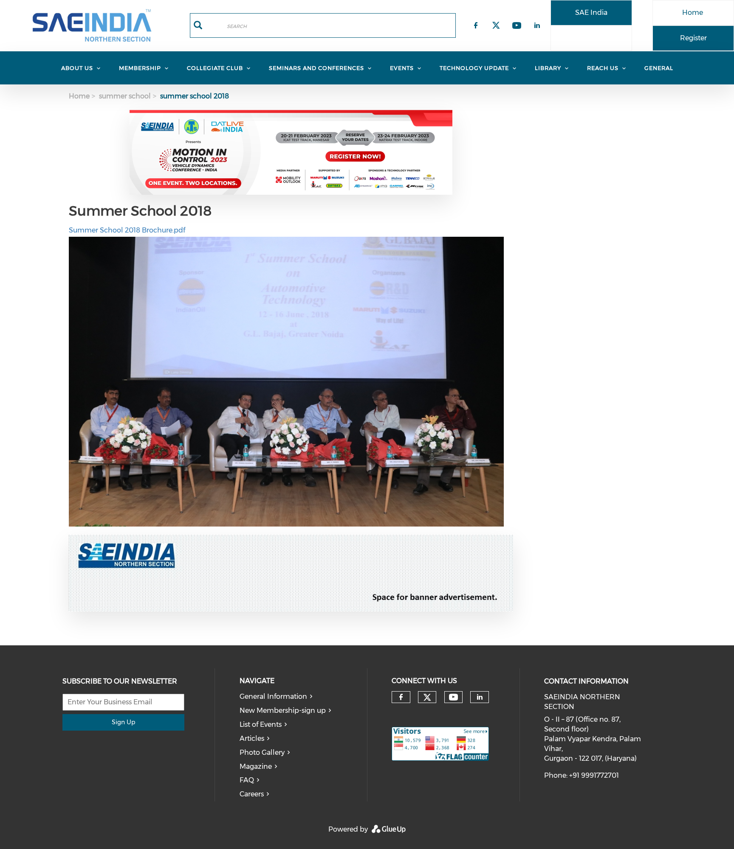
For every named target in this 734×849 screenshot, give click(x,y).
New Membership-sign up (283, 710)
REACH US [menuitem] (602, 67)
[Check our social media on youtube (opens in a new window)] (453, 697)
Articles (252, 738)
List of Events (261, 724)
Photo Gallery (262, 752)
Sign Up (123, 722)
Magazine (256, 766)
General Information (273, 696)
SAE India (591, 12)
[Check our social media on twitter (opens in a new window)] (427, 697)
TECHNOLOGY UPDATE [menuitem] (474, 67)
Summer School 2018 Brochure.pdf (127, 230)
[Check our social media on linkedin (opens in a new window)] (479, 697)
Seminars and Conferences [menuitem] (316, 67)
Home (692, 12)
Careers (252, 794)
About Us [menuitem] (77, 67)
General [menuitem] (658, 67)
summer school (125, 96)
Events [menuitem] (402, 67)
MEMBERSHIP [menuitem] (140, 67)
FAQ (247, 780)
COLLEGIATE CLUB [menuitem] (215, 67)
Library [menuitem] (548, 67)
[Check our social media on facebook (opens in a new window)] (401, 697)
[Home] (91, 25)
